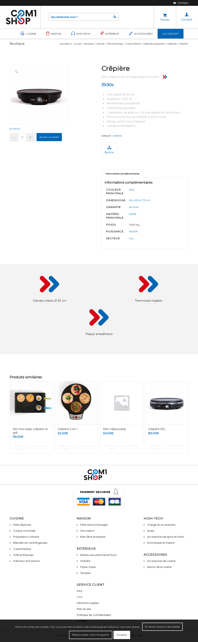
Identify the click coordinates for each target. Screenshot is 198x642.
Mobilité (85, 560)
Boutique (17, 43)
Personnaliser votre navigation (90, 634)
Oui (131, 238)
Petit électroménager (94, 524)
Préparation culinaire (26, 536)
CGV (79, 596)
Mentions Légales (88, 602)
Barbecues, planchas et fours (98, 554)
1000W (133, 231)
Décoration (87, 530)
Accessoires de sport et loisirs (165, 536)
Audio (150, 530)
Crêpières (117, 135)
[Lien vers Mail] (180, 3)
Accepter (121, 634)
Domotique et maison (161, 542)
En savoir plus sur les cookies (162, 626)
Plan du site (84, 608)
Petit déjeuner (22, 524)
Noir (131, 189)
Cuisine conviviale (24, 530)
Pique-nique (88, 566)
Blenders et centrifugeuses (30, 542)
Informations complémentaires (122, 173)
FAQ (79, 590)
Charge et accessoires (161, 524)
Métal (132, 213)
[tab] (122, 174)
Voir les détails (41, 446)
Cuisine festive (22, 548)
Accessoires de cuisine (161, 560)
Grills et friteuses (23, 554)
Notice (109, 152)
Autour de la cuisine (159, 566)
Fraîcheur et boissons (26, 560)
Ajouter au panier (49, 137)
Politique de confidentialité (94, 614)
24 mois (133, 207)
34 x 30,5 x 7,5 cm (139, 200)
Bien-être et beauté (93, 536)
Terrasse (85, 572)
